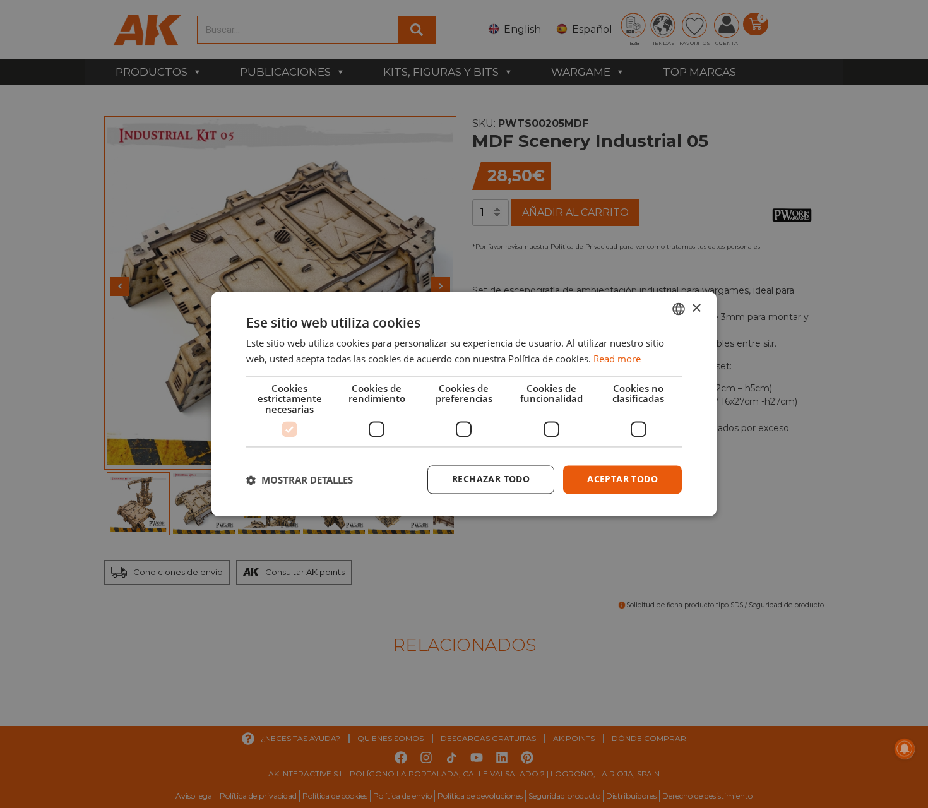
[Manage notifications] (905, 749)
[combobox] (678, 308)
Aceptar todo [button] (622, 479)
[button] (299, 480)
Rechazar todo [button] (491, 479)
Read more (617, 359)
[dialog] (464, 404)
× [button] (696, 308)
